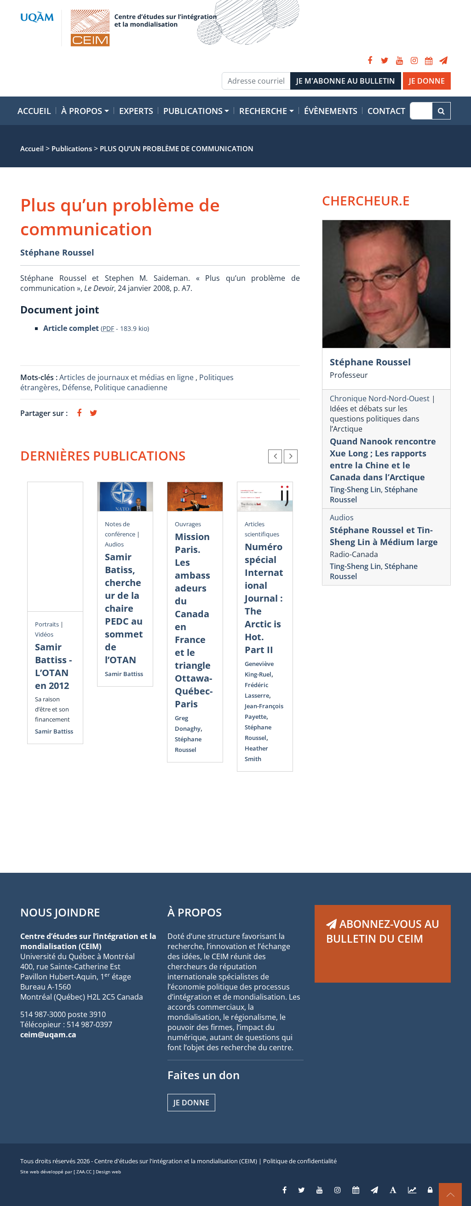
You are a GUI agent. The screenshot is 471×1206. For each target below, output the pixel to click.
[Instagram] (414, 61)
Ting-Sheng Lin (355, 489)
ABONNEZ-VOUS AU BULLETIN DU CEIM (382, 931)
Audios (114, 544)
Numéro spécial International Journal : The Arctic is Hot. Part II (264, 598)
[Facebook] (370, 61)
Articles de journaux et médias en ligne (127, 377)
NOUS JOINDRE (60, 912)
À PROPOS (194, 912)
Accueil (34, 110)
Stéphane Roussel (57, 252)
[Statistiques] (412, 1190)
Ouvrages (188, 524)
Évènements (330, 110)
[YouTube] (399, 61)
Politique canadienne (130, 387)
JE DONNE (427, 81)
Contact (386, 110)
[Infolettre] (443, 61)
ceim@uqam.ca (48, 1035)
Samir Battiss (54, 731)
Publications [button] (193, 110)
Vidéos (44, 634)
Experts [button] (136, 110)
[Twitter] (384, 61)
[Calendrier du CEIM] (429, 61)
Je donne (191, 1103)
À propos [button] (81, 110)
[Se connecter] (430, 1190)
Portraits (47, 624)
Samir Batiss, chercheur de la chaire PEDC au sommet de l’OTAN (124, 608)
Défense (76, 387)
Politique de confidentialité (300, 1161)
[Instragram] (337, 1190)
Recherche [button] (263, 110)
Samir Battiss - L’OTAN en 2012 (53, 666)
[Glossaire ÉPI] (393, 1190)
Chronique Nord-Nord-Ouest (380, 398)
